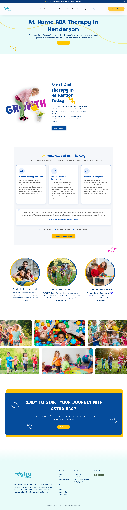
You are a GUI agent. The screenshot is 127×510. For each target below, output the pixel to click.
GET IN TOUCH (59, 128)
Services (62, 9)
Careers (61, 487)
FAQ (59, 484)
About (46, 9)
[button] (46, 9)
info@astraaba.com (80, 477)
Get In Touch (63, 43)
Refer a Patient (63, 494)
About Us (61, 477)
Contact (61, 482)
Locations (54, 9)
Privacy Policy (63, 492)
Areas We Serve (63, 479)
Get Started (116, 9)
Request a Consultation (63, 236)
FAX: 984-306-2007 (80, 482)
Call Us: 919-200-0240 (81, 479)
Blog (60, 489)
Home (60, 474)
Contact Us (77, 474)
